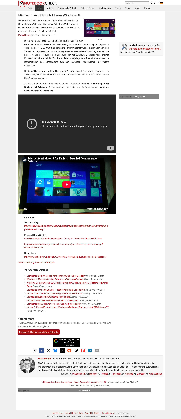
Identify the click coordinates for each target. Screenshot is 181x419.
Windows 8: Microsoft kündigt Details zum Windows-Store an (55, 279)
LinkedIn (140, 373)
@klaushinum (78, 373)
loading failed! (125, 96)
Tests (30, 8)
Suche (128, 8)
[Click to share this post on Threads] (48, 350)
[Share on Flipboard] (83, 350)
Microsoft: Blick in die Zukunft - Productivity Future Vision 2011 (56, 289)
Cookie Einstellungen (103, 412)
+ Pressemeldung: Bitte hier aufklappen (36, 262)
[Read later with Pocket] (76, 350)
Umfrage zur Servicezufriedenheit (144, 48)
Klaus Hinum (24, 35)
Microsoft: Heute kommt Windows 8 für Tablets (48, 296)
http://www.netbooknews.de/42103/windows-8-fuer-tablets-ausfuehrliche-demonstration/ (65, 256)
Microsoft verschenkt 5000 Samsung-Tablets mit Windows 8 (54, 293)
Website (158, 373)
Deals (118, 8)
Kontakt (88, 412)
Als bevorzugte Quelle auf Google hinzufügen (69, 342)
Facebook (116, 373)
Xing (150, 373)
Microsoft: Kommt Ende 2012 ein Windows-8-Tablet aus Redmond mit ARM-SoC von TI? (68, 307)
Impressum (58, 412)
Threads (104, 373)
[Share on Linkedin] (89, 350)
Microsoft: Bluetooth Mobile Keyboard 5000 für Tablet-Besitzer (56, 275)
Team (67, 412)
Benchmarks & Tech (67, 8)
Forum (147, 8)
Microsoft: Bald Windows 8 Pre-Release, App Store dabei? (54, 303)
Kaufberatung (104, 8)
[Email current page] (97, 350)
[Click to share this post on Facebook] (41, 350)
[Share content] (35, 350)
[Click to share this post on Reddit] (69, 350)
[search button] (151, 3)
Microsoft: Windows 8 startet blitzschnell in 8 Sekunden (52, 300)
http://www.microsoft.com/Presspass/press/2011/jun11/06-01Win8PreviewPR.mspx (63, 238)
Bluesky (93, 373)
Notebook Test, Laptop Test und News (57, 382)
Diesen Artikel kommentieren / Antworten (39, 331)
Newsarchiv (84, 382)
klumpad (128, 373)
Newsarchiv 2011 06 (98, 382)
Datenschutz (77, 412)
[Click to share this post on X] (62, 350)
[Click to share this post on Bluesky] (55, 350)
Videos (50, 8)
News (39, 8)
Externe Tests (87, 8)
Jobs (137, 8)
